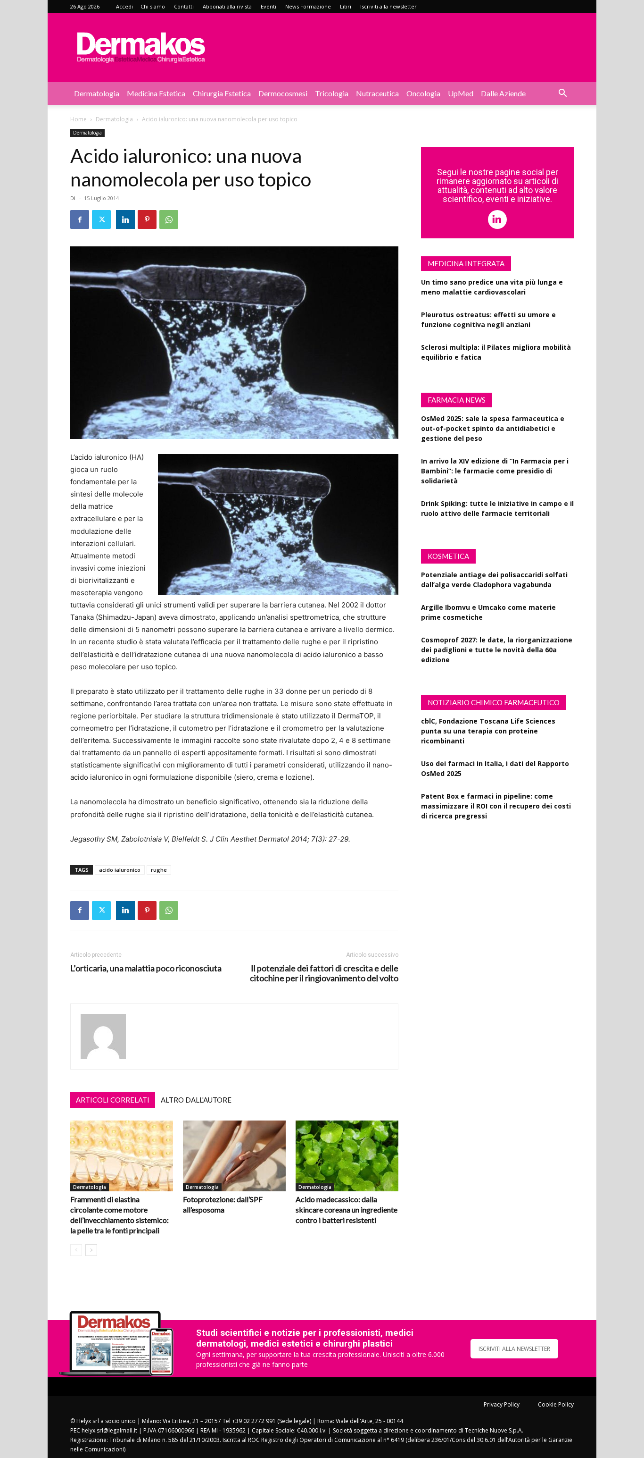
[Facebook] (79, 219)
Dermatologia (96, 93)
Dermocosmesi (282, 93)
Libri (345, 6)
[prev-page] (76, 1250)
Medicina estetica (156, 93)
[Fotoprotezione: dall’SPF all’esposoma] (234, 1156)
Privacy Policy (502, 1404)
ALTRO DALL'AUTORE (196, 1100)
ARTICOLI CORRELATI (112, 1100)
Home (78, 119)
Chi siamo (152, 6)
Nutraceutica (377, 93)
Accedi (124, 6)
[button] (562, 94)
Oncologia (423, 93)
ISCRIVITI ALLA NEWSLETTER (514, 1349)
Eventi (268, 6)
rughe (159, 869)
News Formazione (308, 6)
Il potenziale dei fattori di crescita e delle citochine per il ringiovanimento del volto (324, 973)
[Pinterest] (147, 219)
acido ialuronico (119, 869)
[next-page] (91, 1250)
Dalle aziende (503, 93)
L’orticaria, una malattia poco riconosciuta (146, 968)
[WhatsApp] (168, 219)
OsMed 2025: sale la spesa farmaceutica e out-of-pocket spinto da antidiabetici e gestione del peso (492, 428)
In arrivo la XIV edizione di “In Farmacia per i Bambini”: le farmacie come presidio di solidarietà (495, 470)
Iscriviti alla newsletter (388, 6)
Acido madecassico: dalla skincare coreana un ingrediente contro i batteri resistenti (346, 1209)
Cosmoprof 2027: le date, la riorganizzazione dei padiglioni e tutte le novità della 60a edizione (496, 649)
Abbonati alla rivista (227, 6)
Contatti (184, 6)
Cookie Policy (556, 1404)
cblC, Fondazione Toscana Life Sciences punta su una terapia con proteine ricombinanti (488, 730)
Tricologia (331, 93)
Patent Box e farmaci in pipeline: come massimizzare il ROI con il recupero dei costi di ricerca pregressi (496, 806)
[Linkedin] (125, 219)
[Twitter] (101, 219)
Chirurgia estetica (222, 93)
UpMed (460, 93)
